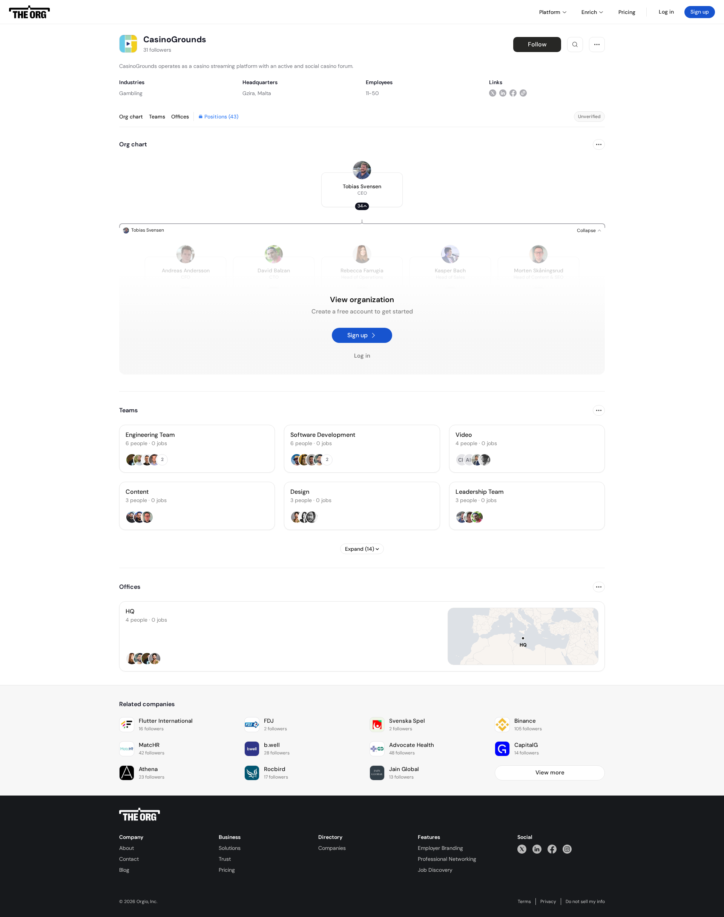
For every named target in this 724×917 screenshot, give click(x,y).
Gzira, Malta (256, 93)
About (126, 848)
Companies (332, 848)
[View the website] (523, 93)
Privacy (548, 902)
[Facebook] (552, 849)
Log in (666, 11)
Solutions (230, 848)
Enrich (589, 12)
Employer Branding (440, 848)
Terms (524, 902)
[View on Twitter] (492, 93)
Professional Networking (447, 859)
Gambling (131, 93)
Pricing (227, 869)
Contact (129, 859)
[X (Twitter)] (521, 849)
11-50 (372, 93)
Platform (549, 12)
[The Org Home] (29, 12)
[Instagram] (567, 849)
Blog (124, 869)
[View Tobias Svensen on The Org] (362, 170)
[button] (362, 189)
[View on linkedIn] (502, 93)
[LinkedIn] (536, 849)
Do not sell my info (585, 902)
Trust (225, 859)
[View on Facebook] (513, 93)
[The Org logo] (139, 814)
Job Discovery (435, 869)
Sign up (699, 11)
